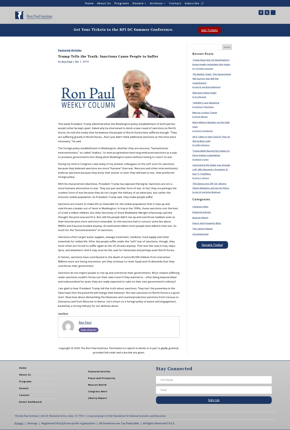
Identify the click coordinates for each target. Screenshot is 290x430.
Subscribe (192, 3)
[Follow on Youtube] (273, 12)
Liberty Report (97, 398)
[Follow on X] (267, 12)
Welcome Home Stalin (204, 92)
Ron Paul (66, 61)
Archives (156, 3)
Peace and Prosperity (101, 378)
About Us (104, 3)
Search (227, 47)
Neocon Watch (200, 217)
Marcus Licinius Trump (204, 112)
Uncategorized (200, 234)
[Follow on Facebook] (261, 12)
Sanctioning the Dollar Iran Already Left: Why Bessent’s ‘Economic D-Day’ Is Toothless (211, 169)
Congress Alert (200, 206)
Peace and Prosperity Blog (206, 223)
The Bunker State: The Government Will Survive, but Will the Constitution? (211, 78)
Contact (175, 3)
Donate (138, 3)
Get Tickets (209, 30)
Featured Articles (69, 50)
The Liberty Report (202, 228)
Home (89, 3)
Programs (121, 3)
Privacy (18, 423)
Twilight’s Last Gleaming (205, 102)
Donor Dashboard (30, 401)
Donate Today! (212, 245)
